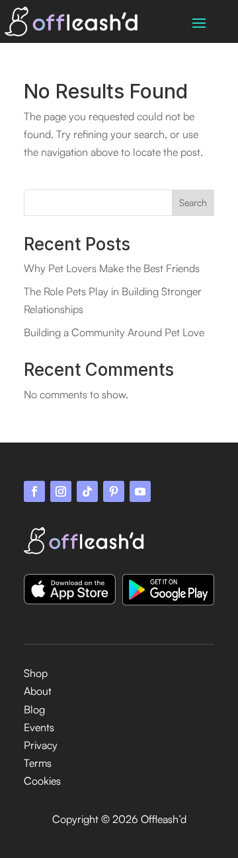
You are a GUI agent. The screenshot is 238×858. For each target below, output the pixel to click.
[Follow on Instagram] (60, 491)
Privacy (41, 745)
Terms (38, 762)
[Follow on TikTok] (87, 491)
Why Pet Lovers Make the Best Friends (112, 268)
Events (39, 727)
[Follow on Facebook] (34, 491)
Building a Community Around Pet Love (114, 332)
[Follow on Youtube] (140, 491)
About (38, 690)
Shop (36, 673)
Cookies (42, 780)
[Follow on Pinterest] (113, 491)
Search (193, 202)
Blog (34, 709)
